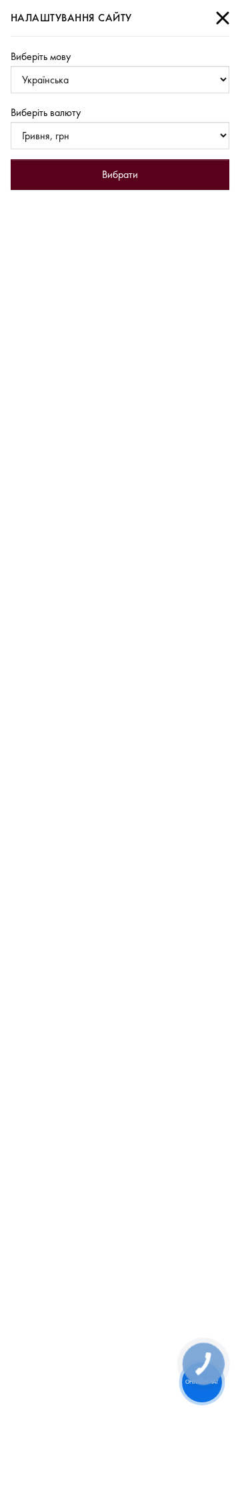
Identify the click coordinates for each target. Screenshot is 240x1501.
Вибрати (120, 174)
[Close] (222, 18)
